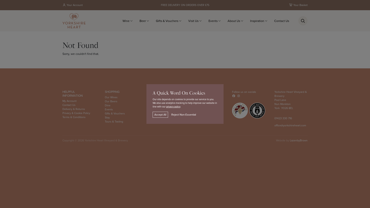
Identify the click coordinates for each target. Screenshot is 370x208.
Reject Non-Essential (183, 115)
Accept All (160, 115)
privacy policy (173, 106)
